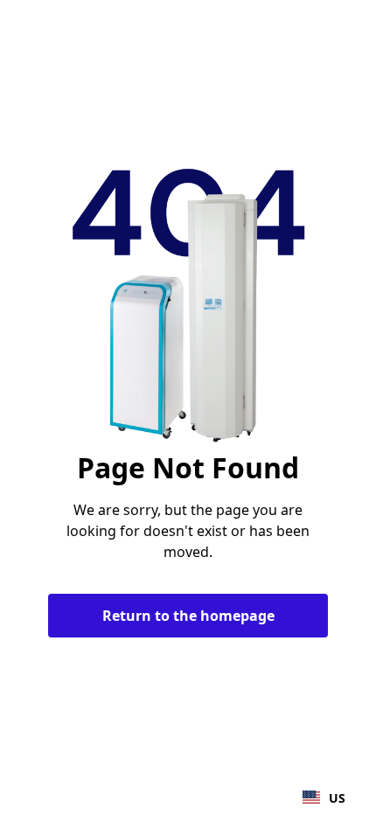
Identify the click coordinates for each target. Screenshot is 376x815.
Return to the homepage (188, 615)
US (337, 798)
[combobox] (324, 797)
